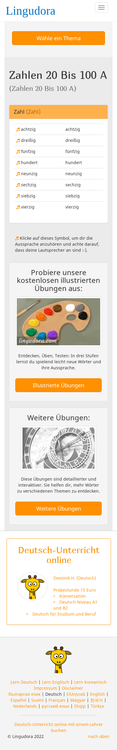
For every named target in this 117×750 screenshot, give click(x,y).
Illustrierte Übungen (58, 385)
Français (57, 700)
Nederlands (25, 706)
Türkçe (97, 706)
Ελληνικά (76, 694)
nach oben (99, 736)
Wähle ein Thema (59, 38)
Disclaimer (72, 688)
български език (24, 694)
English (97, 694)
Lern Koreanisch (90, 682)
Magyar (78, 700)
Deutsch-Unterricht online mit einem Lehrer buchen (58, 727)
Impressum (45, 688)
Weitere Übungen (58, 508)
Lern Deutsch (23, 682)
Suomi (37, 700)
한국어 (96, 700)
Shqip (80, 706)
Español (18, 700)
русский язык (55, 706)
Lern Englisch (55, 682)
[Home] (32, 8)
